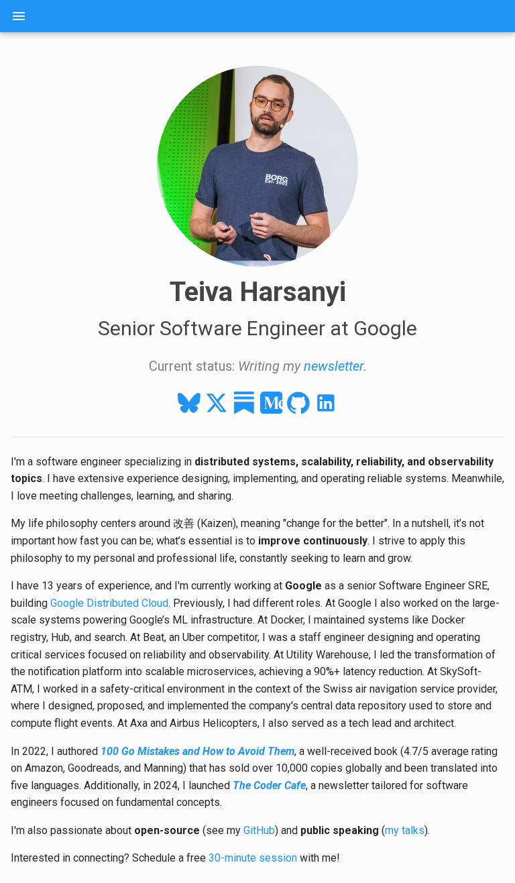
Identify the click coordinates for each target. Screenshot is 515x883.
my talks (404, 830)
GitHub (259, 830)
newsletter (333, 366)
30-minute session (253, 857)
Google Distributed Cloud (109, 603)
